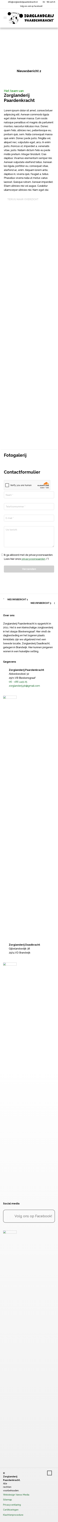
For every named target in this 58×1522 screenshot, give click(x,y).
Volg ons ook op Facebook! (31, 6)
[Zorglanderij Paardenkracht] (31, 18)
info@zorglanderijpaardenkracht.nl (22, 2)
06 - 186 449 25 (49, 2)
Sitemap (7, 1499)
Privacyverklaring (12, 1505)
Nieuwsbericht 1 (17, 599)
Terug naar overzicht (23, 199)
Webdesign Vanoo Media (16, 1494)
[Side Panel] (3, 18)
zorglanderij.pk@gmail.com (24, 685)
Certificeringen (10, 1510)
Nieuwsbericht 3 (41, 603)
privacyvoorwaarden (33, 558)
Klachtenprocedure (13, 1515)
